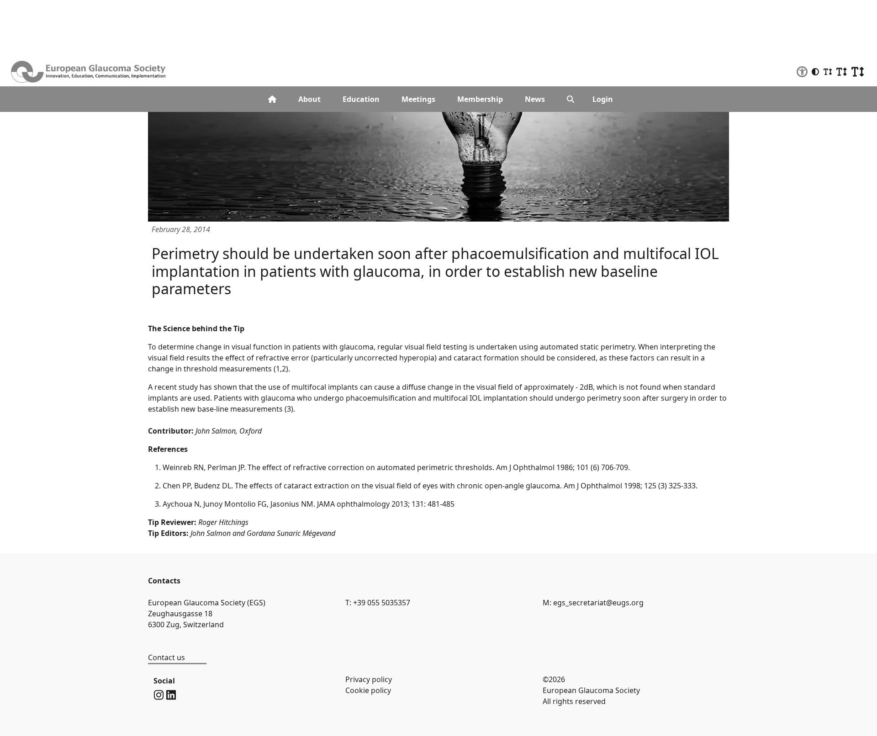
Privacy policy (368, 679)
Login (602, 99)
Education (361, 99)
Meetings (418, 99)
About (309, 99)
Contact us (166, 657)
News (535, 99)
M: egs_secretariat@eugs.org (593, 603)
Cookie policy (368, 690)
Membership (480, 99)
